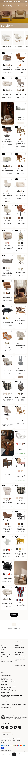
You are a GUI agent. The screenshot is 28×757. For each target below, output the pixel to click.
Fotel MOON (21, 117)
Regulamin (17, 654)
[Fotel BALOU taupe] (7, 490)
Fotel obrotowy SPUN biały (7, 554)
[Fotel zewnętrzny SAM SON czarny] (7, 311)
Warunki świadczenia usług (6, 740)
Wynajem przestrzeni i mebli (6, 662)
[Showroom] (24, 5)
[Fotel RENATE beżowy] (20, 336)
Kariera (3, 659)
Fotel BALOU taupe (7, 502)
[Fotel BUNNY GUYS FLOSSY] (20, 361)
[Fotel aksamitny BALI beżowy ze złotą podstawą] (7, 58)
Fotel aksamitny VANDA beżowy (7, 95)
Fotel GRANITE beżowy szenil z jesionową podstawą (7, 248)
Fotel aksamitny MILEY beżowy (7, 171)
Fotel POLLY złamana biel (7, 196)
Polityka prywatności (16, 738)
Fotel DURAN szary (7, 473)
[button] (1, 5)
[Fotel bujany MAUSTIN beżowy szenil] (20, 83)
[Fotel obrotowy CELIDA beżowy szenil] (7, 411)
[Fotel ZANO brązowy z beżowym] (20, 311)
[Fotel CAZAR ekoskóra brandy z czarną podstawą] (20, 210)
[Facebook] (2, 727)
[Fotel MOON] (20, 108)
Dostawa (17, 650)
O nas (2, 645)
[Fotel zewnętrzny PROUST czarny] (7, 567)
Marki (2, 652)
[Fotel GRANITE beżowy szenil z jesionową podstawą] (7, 235)
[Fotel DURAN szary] (7, 463)
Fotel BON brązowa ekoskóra (7, 528)
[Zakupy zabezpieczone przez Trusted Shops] (3, 717)
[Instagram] (6, 727)
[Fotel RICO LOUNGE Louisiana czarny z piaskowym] (7, 386)
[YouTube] (11, 727)
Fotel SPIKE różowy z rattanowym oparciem (21, 476)
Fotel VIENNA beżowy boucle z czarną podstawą (7, 605)
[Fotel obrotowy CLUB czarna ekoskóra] (7, 132)
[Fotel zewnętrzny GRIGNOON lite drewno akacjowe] (20, 411)
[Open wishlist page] (21, 5)
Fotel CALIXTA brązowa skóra (20, 171)
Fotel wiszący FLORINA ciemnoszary (20, 398)
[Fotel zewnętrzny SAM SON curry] (20, 541)
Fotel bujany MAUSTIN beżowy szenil (20, 95)
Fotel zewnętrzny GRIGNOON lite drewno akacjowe (20, 422)
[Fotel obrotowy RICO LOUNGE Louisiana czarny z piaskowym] (20, 490)
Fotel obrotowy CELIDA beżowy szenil (7, 423)
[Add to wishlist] (12, 53)
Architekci (3, 650)
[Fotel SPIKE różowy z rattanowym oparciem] (20, 463)
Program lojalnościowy (20, 656)
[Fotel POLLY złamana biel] (7, 184)
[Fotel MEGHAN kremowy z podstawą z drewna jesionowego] (7, 361)
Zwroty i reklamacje (19, 652)
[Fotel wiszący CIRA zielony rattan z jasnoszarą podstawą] (20, 235)
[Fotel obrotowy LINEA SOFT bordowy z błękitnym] (20, 592)
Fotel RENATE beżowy (21, 345)
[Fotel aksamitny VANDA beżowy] (7, 83)
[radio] (4, 65)
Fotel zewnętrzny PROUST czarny (7, 579)
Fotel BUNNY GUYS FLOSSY (20, 371)
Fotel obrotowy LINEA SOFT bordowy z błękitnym (21, 605)
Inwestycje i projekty (6, 654)
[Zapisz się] (25, 711)
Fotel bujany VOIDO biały (20, 448)
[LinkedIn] (19, 727)
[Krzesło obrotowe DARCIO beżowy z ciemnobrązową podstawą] (20, 260)
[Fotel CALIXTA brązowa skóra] (20, 159)
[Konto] (24, 754)
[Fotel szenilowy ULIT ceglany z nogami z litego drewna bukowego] (7, 286)
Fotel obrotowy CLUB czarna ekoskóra (7, 142)
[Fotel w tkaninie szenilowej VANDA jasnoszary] (7, 260)
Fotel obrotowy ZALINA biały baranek (7, 222)
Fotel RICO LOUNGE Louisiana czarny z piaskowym (7, 399)
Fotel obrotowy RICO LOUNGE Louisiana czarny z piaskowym (21, 503)
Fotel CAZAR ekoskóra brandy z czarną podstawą (20, 223)
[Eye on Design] (8, 6)
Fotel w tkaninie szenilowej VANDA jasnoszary (7, 274)
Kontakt (17, 645)
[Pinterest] (15, 727)
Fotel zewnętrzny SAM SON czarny (7, 323)
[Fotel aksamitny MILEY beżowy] (7, 159)
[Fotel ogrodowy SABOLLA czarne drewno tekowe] (20, 516)
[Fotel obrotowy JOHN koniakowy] (20, 58)
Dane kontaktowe (4, 742)
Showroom (3, 647)
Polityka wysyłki (16, 740)
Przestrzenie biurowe (6, 656)
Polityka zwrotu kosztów (6, 738)
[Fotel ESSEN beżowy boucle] (20, 184)
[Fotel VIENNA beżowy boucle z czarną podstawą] (7, 592)
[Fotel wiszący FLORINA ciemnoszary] (20, 386)
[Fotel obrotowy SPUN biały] (7, 541)
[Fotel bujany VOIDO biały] (20, 436)
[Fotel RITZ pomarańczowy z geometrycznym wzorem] (7, 336)
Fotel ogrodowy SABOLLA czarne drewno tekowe (21, 529)
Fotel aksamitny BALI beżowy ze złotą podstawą (7, 71)
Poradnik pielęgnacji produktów (20, 666)
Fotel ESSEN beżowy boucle (20, 196)
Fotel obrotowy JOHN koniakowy (20, 70)
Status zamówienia (19, 647)
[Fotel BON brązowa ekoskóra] (7, 516)
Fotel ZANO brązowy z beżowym (20, 321)
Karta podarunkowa (19, 663)
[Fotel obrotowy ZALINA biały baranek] (7, 210)
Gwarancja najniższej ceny (20, 659)
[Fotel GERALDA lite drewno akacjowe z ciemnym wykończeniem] (20, 132)
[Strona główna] (8, 754)
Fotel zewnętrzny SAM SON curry (20, 554)
